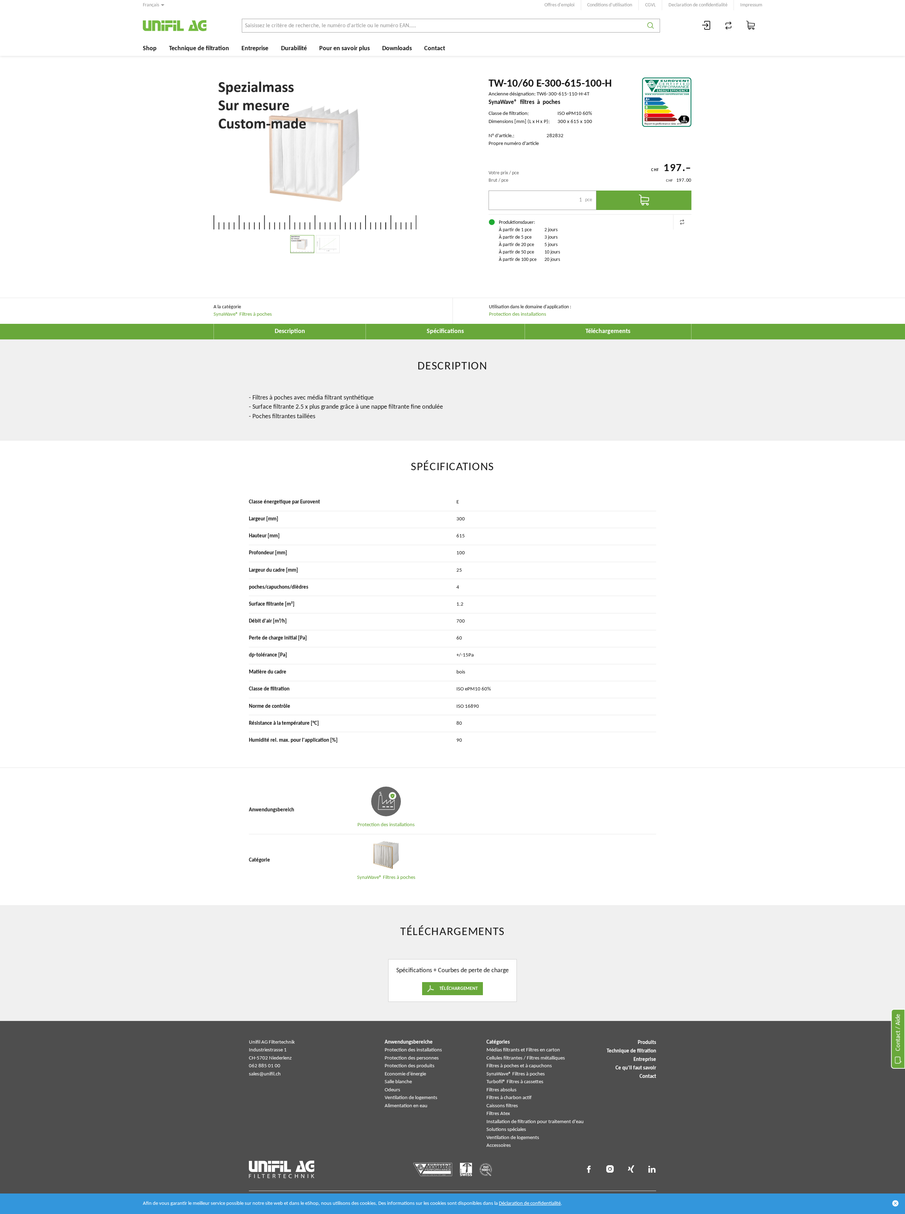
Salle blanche (398, 1082)
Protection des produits (409, 1066)
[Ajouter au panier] (643, 200)
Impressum (751, 5)
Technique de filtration (199, 48)
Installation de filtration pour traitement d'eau (535, 1122)
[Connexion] (706, 25)
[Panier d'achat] (751, 25)
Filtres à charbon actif (509, 1098)
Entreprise (254, 48)
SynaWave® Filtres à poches (243, 314)
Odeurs (392, 1090)
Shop (150, 48)
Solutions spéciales (506, 1129)
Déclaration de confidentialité (530, 1203)
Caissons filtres (502, 1106)
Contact (434, 48)
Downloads (397, 48)
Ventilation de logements (411, 1098)
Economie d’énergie (405, 1074)
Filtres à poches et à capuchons (519, 1066)
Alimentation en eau (406, 1106)
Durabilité (294, 48)
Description (290, 331)
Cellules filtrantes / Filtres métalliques (525, 1058)
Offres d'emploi (559, 5)
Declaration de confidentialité (698, 5)
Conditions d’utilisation (609, 5)
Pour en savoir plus (344, 48)
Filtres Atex (498, 1113)
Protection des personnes (412, 1058)
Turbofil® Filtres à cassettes (514, 1082)
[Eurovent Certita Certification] (666, 102)
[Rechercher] (650, 26)
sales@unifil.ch (265, 1074)
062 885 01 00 (264, 1066)
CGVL (650, 5)
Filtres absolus (501, 1090)
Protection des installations (517, 314)
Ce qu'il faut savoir (635, 1068)
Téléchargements (607, 331)
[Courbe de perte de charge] (328, 244)
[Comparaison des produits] (729, 25)
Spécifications (445, 331)
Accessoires (498, 1145)
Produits (647, 1042)
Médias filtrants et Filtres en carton (523, 1050)
